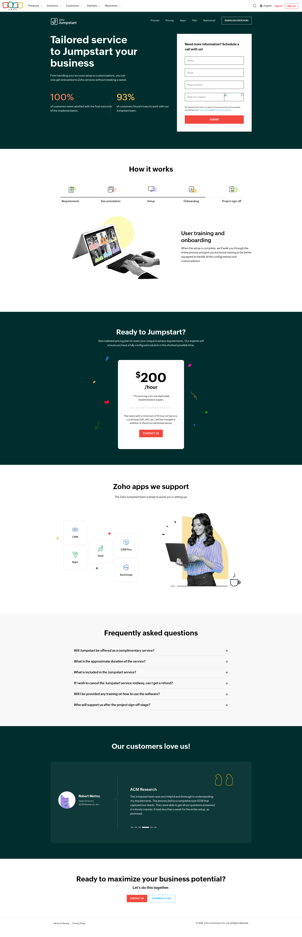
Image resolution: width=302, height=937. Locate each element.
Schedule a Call (162, 898)
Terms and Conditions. (223, 110)
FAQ (194, 20)
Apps (183, 20)
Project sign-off (231, 201)
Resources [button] (111, 5)
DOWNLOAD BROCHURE (237, 20)
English (268, 5)
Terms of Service (61, 923)
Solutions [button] (52, 5)
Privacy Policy (204, 110)
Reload (242, 95)
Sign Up (291, 6)
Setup (151, 201)
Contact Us (151, 433)
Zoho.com (12, 6)
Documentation (110, 201)
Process (155, 20)
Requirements (70, 201)
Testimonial (209, 20)
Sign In (278, 6)
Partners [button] (92, 5)
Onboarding (191, 201)
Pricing (170, 20)
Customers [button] (72, 5)
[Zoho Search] (254, 5)
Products (33, 5)
